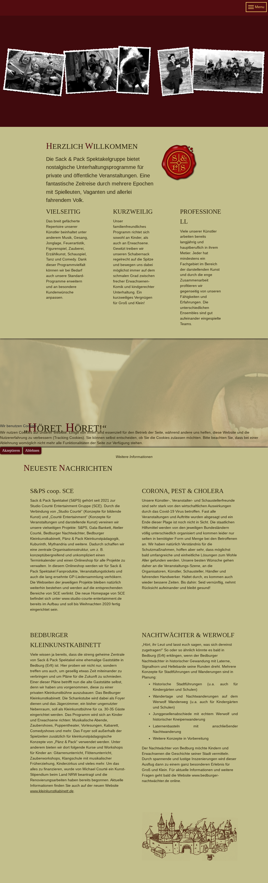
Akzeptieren (11, 450)
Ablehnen (32, 450)
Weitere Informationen (134, 457)
